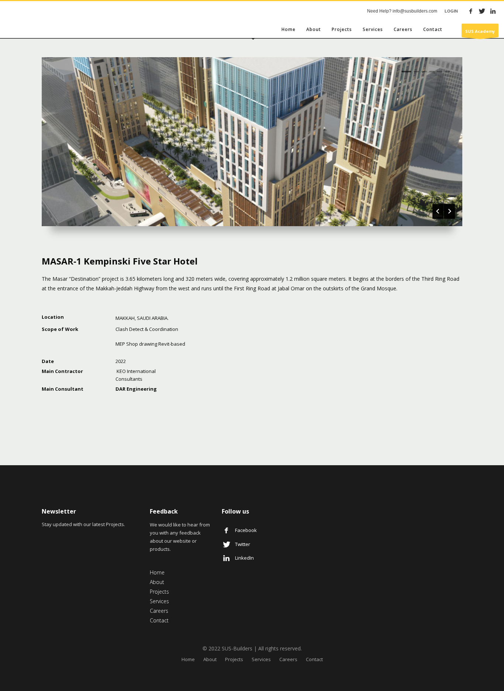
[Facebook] (470, 11)
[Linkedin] (492, 11)
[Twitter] (481, 11)
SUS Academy (480, 31)
